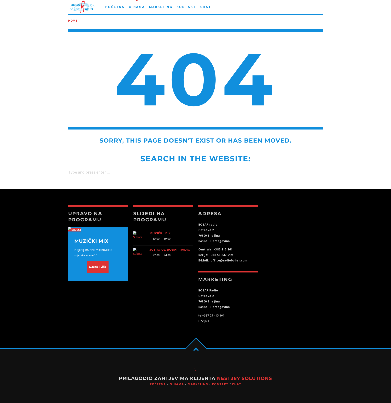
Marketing (198, 384)
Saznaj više (98, 267)
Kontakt (220, 384)
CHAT (236, 384)
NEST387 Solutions (244, 378)
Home (72, 20)
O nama (177, 384)
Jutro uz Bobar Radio (169, 249)
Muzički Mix (160, 233)
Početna (158, 384)
